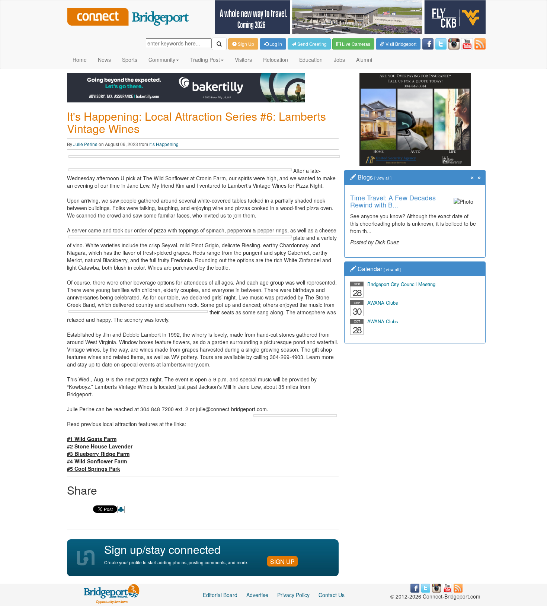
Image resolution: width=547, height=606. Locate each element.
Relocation (275, 59)
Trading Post (205, 59)
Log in (275, 44)
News (104, 59)
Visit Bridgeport (400, 44)
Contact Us (332, 595)
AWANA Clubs (382, 302)
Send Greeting (311, 44)
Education (311, 59)
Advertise (257, 595)
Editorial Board (220, 595)
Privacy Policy (293, 595)
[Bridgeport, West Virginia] (111, 593)
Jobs (339, 59)
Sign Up (245, 44)
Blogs (365, 177)
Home (80, 59)
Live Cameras (355, 44)
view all (383, 178)
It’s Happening (164, 144)
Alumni (364, 59)
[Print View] (121, 509)
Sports (129, 59)
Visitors (243, 59)
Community (161, 59)
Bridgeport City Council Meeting (401, 284)
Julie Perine (85, 144)
